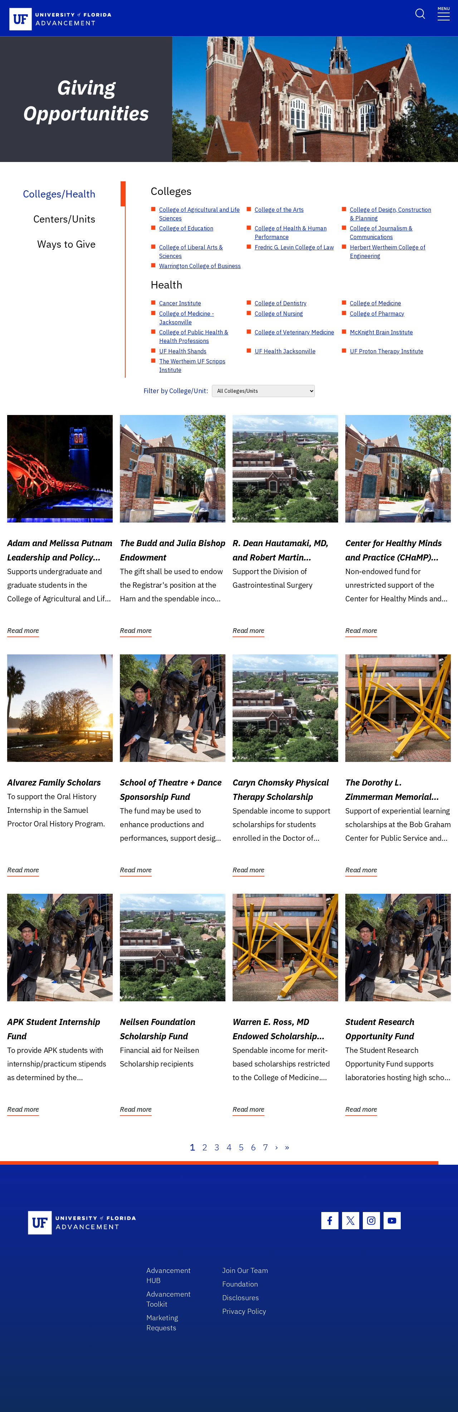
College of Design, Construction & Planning (390, 214)
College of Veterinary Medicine (294, 332)
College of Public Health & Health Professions (193, 336)
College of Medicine (375, 303)
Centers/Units (64, 218)
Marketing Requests (162, 1322)
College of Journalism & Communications (381, 232)
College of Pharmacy (377, 313)
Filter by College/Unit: (175, 391)
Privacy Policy (244, 1311)
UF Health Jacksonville (285, 351)
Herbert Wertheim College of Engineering (387, 251)
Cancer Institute (180, 303)
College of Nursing (279, 313)
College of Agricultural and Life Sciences (199, 214)
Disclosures (240, 1297)
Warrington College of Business (200, 265)
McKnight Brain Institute (381, 332)
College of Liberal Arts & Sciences (191, 251)
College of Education (186, 228)
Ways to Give (66, 244)
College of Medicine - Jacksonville (186, 318)
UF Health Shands (182, 351)
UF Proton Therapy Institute (386, 351)
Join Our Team (245, 1270)
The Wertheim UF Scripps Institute (192, 365)
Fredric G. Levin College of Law (294, 247)
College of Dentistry (281, 303)
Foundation (240, 1284)
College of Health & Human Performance (291, 232)
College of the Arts (279, 209)
